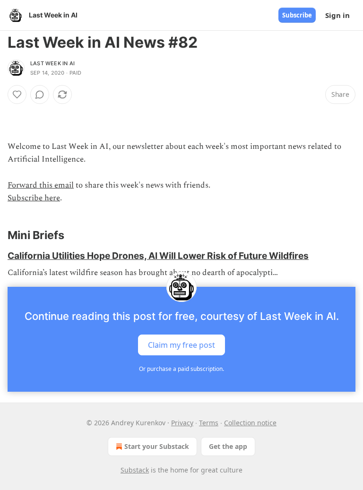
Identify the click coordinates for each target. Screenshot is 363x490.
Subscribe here (34, 198)
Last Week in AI (52, 63)
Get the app (228, 446)
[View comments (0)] (39, 94)
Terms (208, 422)
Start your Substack (156, 446)
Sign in (337, 15)
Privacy (182, 422)
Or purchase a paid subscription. (181, 369)
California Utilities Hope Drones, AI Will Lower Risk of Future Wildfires (158, 255)
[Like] (17, 94)
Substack (135, 469)
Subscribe (297, 15)
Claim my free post (181, 345)
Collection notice (250, 422)
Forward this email (41, 185)
